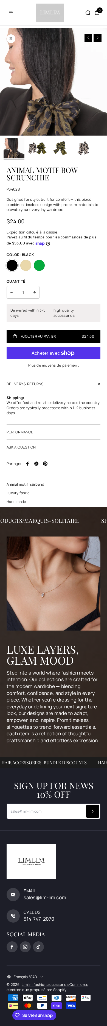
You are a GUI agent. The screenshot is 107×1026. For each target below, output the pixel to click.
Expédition (16, 232)
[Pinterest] (45, 463)
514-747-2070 (39, 918)
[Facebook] (27, 463)
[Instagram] (25, 946)
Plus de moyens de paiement (53, 365)
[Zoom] (11, 38)
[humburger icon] (11, 12)
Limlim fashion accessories (45, 984)
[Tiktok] (38, 946)
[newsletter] (92, 811)
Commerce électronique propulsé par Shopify (47, 987)
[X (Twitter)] (36, 463)
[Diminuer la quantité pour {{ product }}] (11, 292)
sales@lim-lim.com (45, 897)
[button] (88, 38)
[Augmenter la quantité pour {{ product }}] (34, 292)
